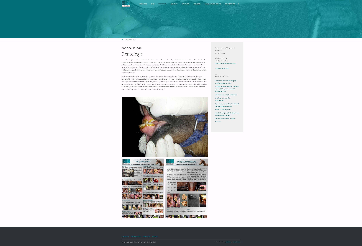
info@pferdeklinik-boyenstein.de (225, 63)
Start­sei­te (125, 237)
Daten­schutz (136, 237)
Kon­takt (155, 237)
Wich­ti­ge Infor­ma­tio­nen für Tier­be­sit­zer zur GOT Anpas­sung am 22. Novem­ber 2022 (227, 88)
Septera (228, 242)
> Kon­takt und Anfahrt (222, 68)
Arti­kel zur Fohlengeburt (222, 109)
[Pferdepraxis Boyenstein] (126, 4)
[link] (238, 4)
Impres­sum (146, 237)
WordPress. (236, 242)
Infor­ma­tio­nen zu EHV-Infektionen (226, 95)
